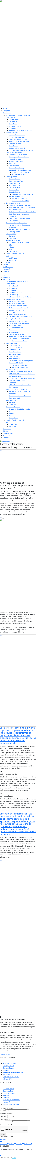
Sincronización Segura (11, 1077)
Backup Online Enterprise (18, 139)
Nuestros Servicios (9, 1064)
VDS (10, 249)
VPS (10, 245)
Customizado (13, 251)
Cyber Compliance (15, 126)
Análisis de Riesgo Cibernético (16, 223)
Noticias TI (6, 269)
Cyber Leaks (13, 124)
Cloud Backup (13, 146)
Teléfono (3, 1114)
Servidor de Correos (16, 161)
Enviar (3, 1134)
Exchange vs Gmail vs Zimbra (19, 157)
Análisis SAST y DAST (16, 196)
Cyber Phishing (14, 122)
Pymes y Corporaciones (17, 137)
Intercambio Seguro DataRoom (20, 170)
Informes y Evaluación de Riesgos (20, 130)
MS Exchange (7, 1075)
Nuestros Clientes (9, 1093)
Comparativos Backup (16, 168)
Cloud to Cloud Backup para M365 (21, 150)
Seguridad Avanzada (13, 203)
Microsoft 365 (11, 234)
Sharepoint (13, 163)
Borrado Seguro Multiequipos (22, 194)
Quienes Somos (8, 1089)
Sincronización (14, 166)
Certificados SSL (14, 183)
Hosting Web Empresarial (15, 254)
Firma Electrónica (15, 185)
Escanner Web (14, 190)
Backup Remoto (8, 1066)
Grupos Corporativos (19, 174)
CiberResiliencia (14, 179)
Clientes (5, 265)
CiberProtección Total (16, 181)
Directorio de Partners (11, 1104)
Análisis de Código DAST (20, 201)
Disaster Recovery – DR (17, 144)
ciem (14, 1158)
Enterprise (12, 238)
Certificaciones (8, 267)
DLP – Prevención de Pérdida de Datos (22, 212)
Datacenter (7, 262)
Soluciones (7, 113)
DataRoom (6, 1070)
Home (5, 108)
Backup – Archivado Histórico (19, 141)
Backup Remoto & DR (13, 133)
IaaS (7, 256)
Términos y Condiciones (11, 1100)
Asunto (2, 1119)
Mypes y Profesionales (17, 135)
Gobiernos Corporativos (20, 172)
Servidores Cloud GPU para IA (19, 243)
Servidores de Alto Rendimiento (14, 1072)
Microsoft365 (7, 1079)
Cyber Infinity (13, 128)
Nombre (3, 1108)
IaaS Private (13, 258)
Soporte (6, 1095)
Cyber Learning (14, 119)
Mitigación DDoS (15, 188)
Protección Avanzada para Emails (20, 205)
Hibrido (11, 247)
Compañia (6, 111)
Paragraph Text (6, 1125)
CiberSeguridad (11, 177)
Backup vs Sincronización (17, 148)
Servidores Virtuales (13, 240)
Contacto (6, 271)
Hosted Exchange (15, 159)
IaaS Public (12, 260)
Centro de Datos (8, 1091)
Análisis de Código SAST (20, 199)
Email (2, 1111)
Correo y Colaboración (14, 152)
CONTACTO (5, 1054)
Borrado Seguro (14, 192)
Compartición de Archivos (18, 155)
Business (12, 236)
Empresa (3, 1116)
